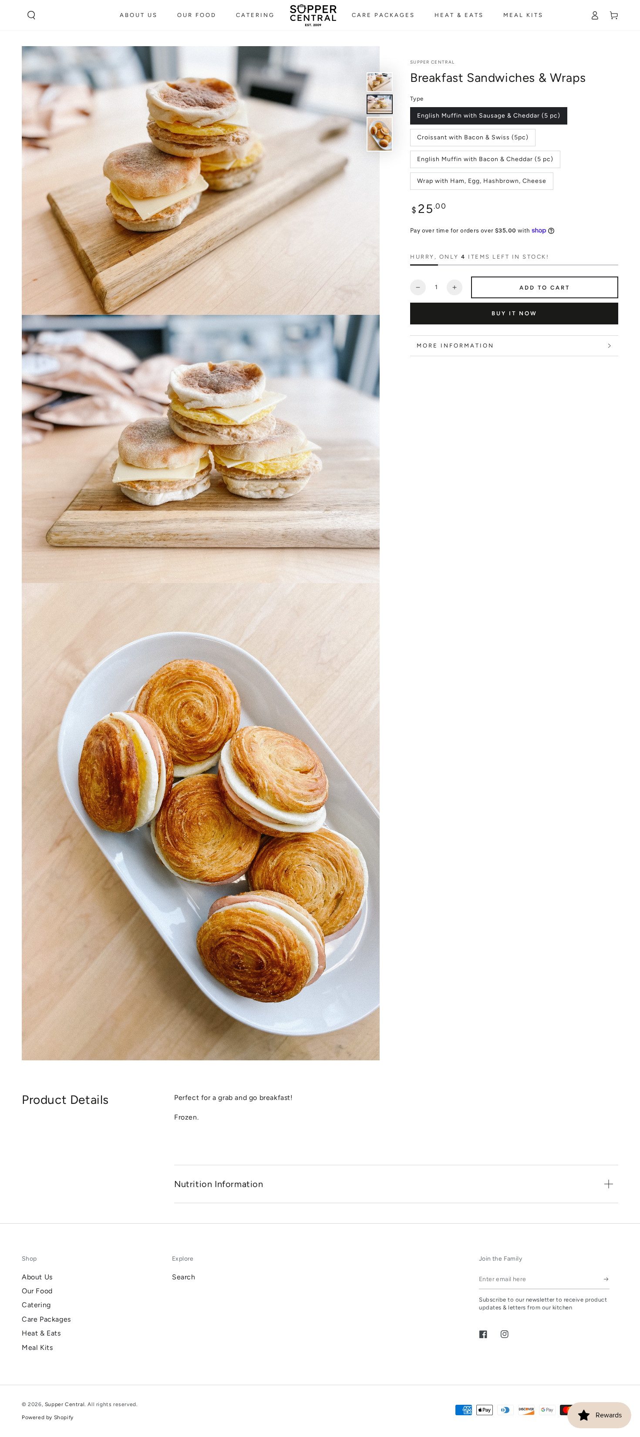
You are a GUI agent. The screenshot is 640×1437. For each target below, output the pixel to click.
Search (183, 1277)
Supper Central (432, 62)
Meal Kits (37, 1347)
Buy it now (514, 313)
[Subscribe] (607, 1279)
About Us (37, 1277)
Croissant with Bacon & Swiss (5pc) (473, 137)
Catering (36, 1305)
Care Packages (46, 1319)
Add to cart (544, 287)
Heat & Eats (41, 1333)
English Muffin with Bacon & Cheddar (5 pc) (485, 159)
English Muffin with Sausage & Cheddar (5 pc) (488, 115)
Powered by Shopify (48, 1417)
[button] (31, 15)
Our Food (37, 1291)
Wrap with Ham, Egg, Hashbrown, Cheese (481, 181)
